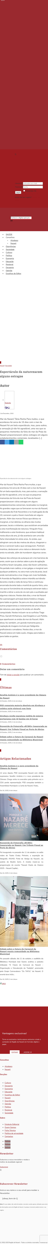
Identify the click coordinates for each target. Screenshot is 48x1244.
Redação (8, 403)
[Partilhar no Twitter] (7, 442)
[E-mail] (9, 408)
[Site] (6, 408)
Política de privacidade (14, 1133)
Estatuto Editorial (12, 1124)
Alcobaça (14, 240)
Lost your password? (30, 194)
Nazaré (13, 243)
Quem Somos (10, 1127)
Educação (10, 261)
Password (18, 187)
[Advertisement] (24, 331)
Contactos (9, 1136)
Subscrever (4, 1167)
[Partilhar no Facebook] (2, 442)
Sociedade (10, 249)
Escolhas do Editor (13, 273)
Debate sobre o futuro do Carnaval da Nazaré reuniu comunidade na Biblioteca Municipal (19, 951)
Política (9, 255)
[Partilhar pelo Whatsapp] (21, 442)
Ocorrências (11, 246)
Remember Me (31, 191)
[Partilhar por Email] (16, 442)
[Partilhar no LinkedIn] (11, 442)
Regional (9, 264)
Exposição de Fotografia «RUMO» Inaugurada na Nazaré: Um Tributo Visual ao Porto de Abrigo (21, 845)
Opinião (9, 270)
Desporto (10, 267)
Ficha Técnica (10, 1130)
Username (18, 183)
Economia (10, 258)
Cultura (9, 252)
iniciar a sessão (13, 674)
